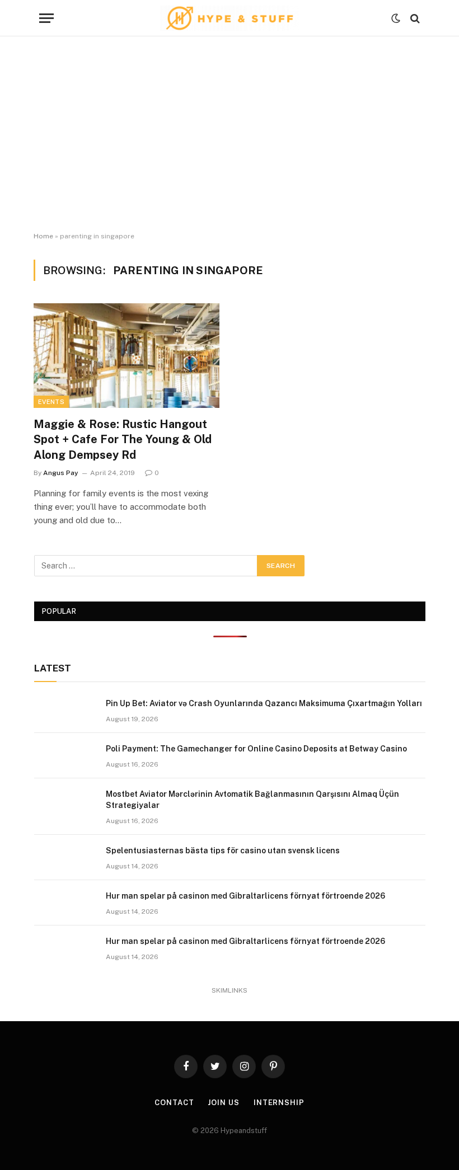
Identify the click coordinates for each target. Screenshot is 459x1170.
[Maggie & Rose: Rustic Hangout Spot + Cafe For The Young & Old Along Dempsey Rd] (126, 355)
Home (43, 236)
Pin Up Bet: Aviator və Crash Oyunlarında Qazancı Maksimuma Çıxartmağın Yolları (264, 703)
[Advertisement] (229, 134)
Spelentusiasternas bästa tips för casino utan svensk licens (223, 850)
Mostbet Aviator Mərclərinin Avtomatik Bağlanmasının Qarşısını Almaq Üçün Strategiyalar (252, 800)
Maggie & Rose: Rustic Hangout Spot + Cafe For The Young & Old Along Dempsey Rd (123, 439)
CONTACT (174, 1102)
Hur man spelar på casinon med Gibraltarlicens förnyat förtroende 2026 (245, 895)
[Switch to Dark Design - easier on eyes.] (395, 18)
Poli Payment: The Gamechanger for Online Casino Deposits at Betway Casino (256, 748)
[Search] (414, 18)
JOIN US (223, 1102)
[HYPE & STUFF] (229, 18)
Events (51, 401)
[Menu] (46, 18)
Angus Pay (60, 473)
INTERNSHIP (279, 1102)
